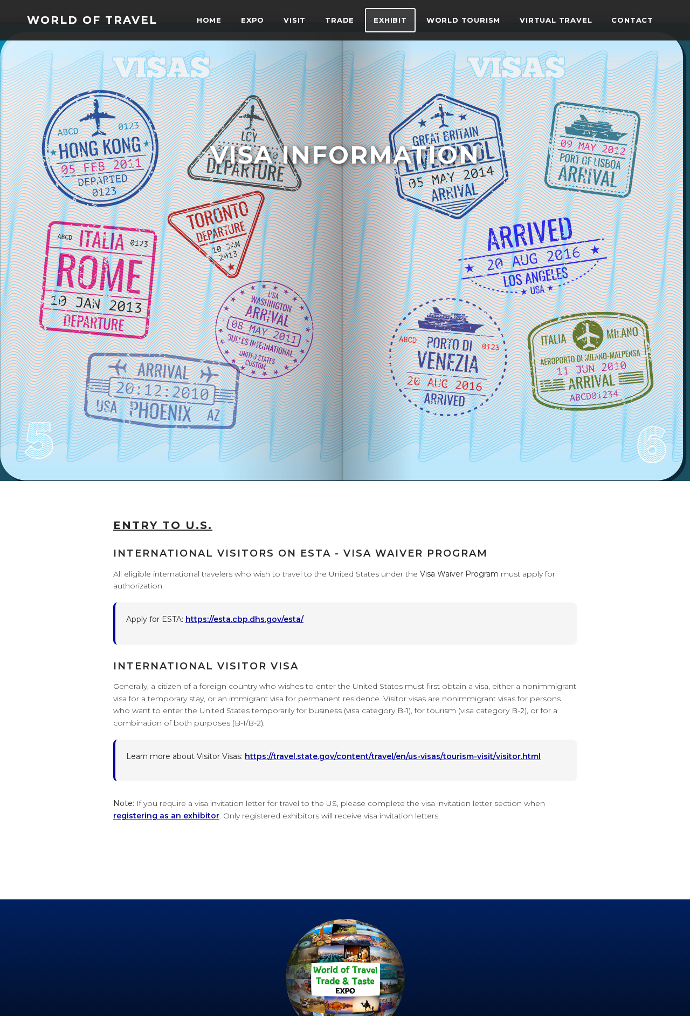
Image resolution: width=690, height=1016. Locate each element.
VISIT (295, 20)
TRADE (339, 20)
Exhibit (390, 20)
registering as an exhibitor (166, 816)
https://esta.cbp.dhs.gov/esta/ (244, 619)
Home (209, 20)
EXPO (252, 20)
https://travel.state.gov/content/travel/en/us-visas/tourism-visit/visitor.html (393, 756)
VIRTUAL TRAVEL (556, 20)
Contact (632, 20)
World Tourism (463, 20)
